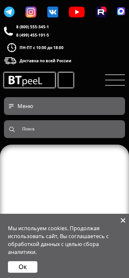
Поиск (28, 128)
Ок (23, 266)
